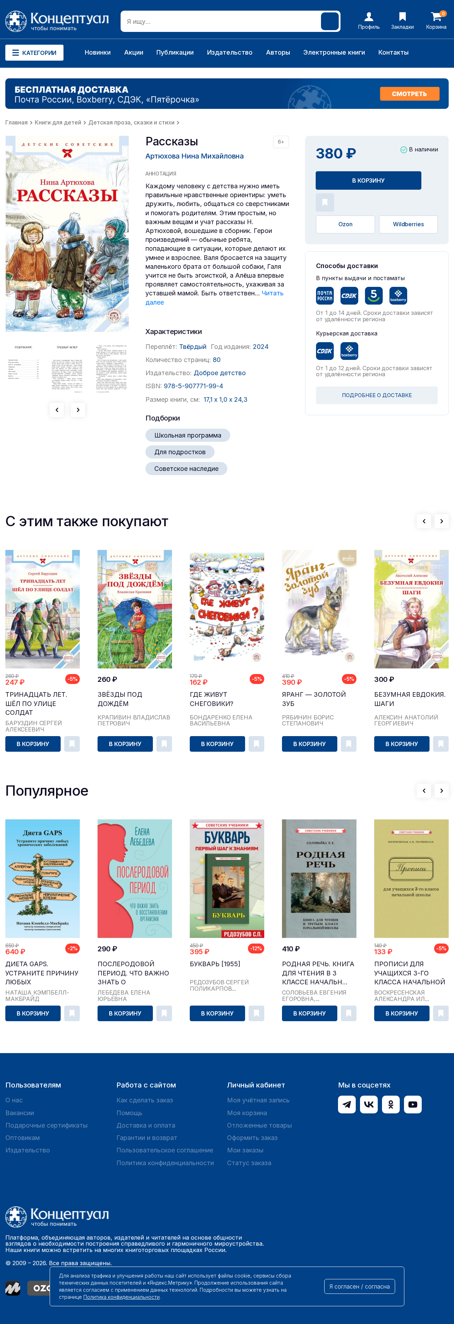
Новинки (98, 52)
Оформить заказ (252, 1137)
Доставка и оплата (145, 1125)
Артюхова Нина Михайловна (194, 156)
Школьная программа (187, 435)
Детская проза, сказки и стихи (131, 122)
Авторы (278, 52)
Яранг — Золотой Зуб (314, 699)
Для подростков (180, 452)
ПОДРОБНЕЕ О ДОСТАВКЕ (377, 395)
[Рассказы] (67, 234)
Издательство (230, 52)
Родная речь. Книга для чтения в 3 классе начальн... (318, 972)
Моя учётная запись (258, 1100)
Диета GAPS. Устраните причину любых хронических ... (41, 973)
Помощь (129, 1113)
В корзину (368, 180)
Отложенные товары (259, 1125)
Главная (16, 122)
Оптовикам (22, 1137)
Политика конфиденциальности (165, 1163)
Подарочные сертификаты (46, 1125)
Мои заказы (245, 1150)
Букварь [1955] (215, 964)
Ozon (345, 224)
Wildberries (408, 224)
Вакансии (19, 1113)
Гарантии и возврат (146, 1137)
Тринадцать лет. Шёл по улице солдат (36, 703)
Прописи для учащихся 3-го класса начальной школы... (409, 973)
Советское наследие (186, 468)
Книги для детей (58, 122)
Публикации (175, 52)
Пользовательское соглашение (164, 1150)
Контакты (393, 52)
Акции (133, 52)
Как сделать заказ (144, 1100)
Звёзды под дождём (120, 699)
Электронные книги (334, 52)
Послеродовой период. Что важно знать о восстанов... (133, 973)
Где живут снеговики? (211, 699)
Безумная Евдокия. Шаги (410, 699)
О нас (14, 1100)
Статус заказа (249, 1163)
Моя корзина (247, 1113)
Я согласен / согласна (360, 1286)
